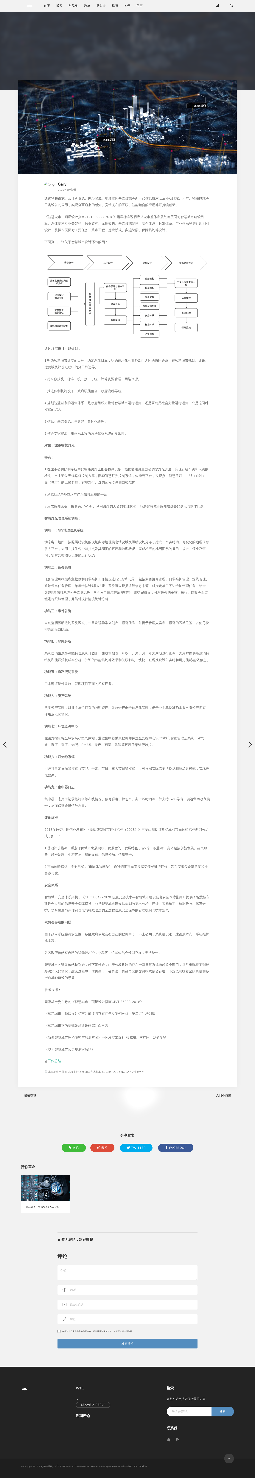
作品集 (73, 6)
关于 (127, 6)
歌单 (87, 6)
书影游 (101, 6)
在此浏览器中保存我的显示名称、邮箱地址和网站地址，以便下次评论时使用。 (98, 1331)
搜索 (223, 1411)
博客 (59, 6)
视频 (115, 6)
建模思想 (30, 1095)
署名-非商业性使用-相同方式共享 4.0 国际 (86, 1072)
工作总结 (54, 1061)
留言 (139, 6)
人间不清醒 (223, 1095)
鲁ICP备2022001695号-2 (134, 1466)
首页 (47, 6)
